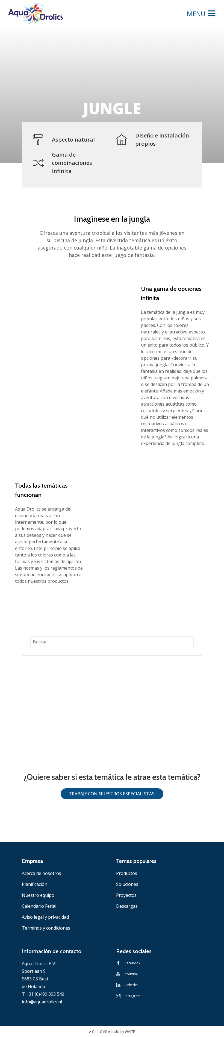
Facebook (132, 963)
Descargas (127, 906)
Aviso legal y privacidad (45, 917)
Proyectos (126, 895)
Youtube (131, 974)
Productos (126, 873)
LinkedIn (131, 985)
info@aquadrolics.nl (42, 1002)
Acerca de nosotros (41, 873)
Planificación (34, 884)
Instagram (132, 996)
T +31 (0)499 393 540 (43, 994)
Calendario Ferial (39, 906)
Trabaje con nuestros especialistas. (112, 794)
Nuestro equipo (38, 895)
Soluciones (127, 884)
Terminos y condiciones (46, 928)
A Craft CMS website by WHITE (112, 1031)
